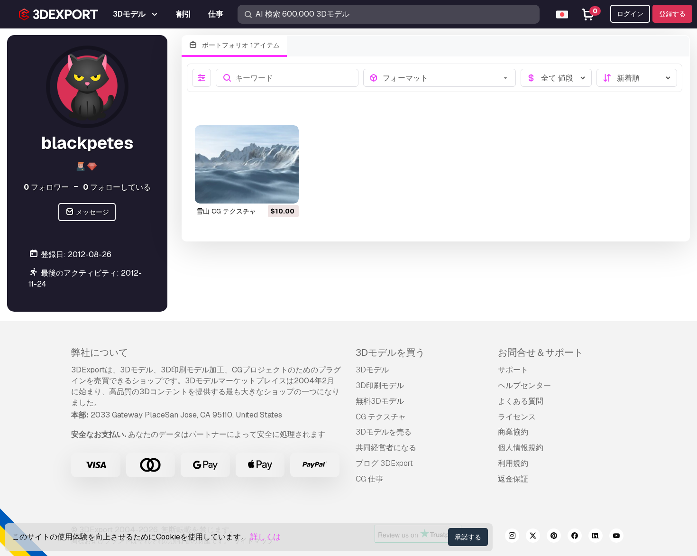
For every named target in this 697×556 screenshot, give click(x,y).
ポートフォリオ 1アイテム (240, 45)
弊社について (99, 352)
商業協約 (513, 432)
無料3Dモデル (380, 401)
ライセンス (517, 417)
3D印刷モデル (380, 385)
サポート (513, 370)
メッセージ (91, 212)
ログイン (630, 13)
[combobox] (446, 78)
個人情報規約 (520, 448)
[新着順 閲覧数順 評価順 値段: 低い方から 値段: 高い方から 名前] (636, 78)
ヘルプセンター (524, 385)
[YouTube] (616, 537)
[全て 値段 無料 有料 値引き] (556, 78)
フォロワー (46, 187)
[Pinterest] (553, 537)
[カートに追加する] (265, 190)
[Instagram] (512, 537)
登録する (672, 13)
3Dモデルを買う (390, 352)
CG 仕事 (369, 479)
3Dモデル (372, 370)
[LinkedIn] (595, 537)
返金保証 (513, 479)
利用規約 (513, 463)
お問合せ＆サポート (540, 352)
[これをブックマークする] (284, 190)
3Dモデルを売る (384, 432)
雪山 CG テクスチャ (226, 211)
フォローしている (117, 187)
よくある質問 (520, 401)
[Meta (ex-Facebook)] (574, 537)
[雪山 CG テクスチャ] (247, 164)
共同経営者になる (386, 448)
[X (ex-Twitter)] (532, 537)
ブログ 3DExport (384, 463)
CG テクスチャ (381, 417)
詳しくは (265, 537)
